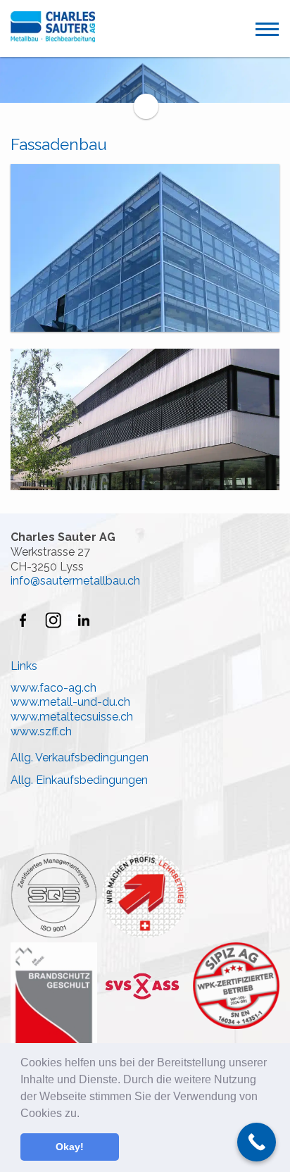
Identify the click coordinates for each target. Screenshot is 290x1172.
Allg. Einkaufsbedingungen (79, 780)
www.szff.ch (41, 731)
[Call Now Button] (256, 1142)
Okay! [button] (70, 1146)
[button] (84, 1114)
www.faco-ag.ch (53, 687)
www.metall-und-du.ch (70, 702)
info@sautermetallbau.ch (75, 580)
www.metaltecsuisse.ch (72, 716)
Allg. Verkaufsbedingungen (80, 757)
